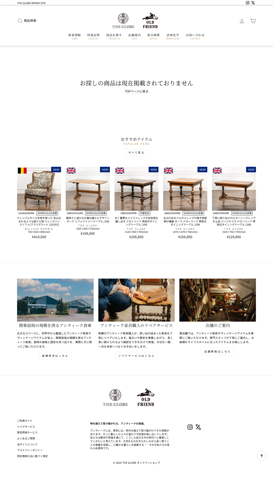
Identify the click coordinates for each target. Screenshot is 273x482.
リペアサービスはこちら (136, 355)
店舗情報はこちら (217, 351)
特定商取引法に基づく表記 (32, 456)
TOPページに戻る (136, 91)
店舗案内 (134, 36)
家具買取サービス (27, 432)
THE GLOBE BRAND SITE (31, 3)
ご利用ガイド (24, 420)
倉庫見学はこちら (55, 355)
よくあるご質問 (26, 438)
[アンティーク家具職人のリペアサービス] (136, 300)
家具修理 (153, 36)
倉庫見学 (172, 36)
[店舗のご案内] (217, 300)
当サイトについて (27, 444)
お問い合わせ (195, 36)
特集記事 (93, 36)
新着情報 (74, 36)
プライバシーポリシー (30, 450)
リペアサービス (26, 426)
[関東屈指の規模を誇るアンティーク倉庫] (55, 300)
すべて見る (136, 152)
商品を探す (114, 36)
